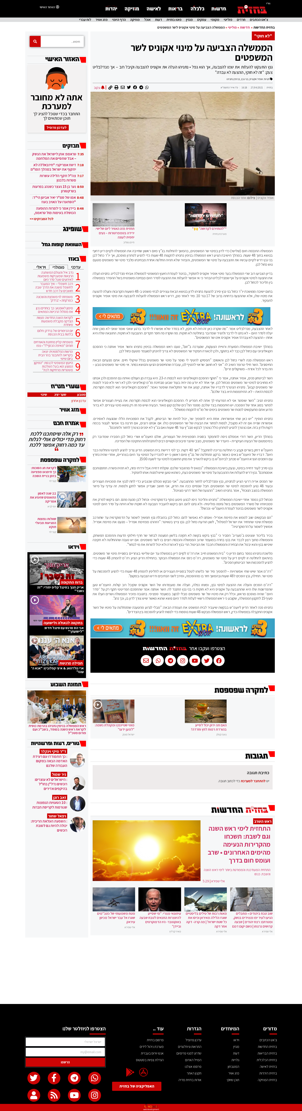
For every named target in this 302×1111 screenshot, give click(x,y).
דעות (158, 20)
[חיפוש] (35, 41)
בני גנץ (244, 79)
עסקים (201, 20)
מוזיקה (135, 20)
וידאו (236, 1040)
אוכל (147, 20)
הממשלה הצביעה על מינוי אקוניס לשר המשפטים (202, 52)
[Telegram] (74, 1078)
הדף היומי (119, 20)
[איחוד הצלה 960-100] (181, 324)
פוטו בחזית (174, 20)
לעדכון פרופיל (57, 127)
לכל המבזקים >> (42, 218)
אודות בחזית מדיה (189, 1080)
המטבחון (233, 1066)
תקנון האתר (194, 1073)
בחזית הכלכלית (267, 1060)
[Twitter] (33, 1078)
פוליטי (228, 20)
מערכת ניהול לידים (152, 1046)
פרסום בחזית (155, 1040)
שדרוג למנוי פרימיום (188, 1053)
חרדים (241, 20)
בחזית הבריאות (267, 1053)
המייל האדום (193, 1060)
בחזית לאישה (268, 1066)
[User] (33, 1095)
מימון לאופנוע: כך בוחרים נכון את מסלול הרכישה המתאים (54, 310)
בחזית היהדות (268, 1073)
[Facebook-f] (54, 1078)
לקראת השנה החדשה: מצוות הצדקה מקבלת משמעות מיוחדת (55, 321)
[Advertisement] (151, 971)
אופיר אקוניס (256, 79)
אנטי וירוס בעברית (152, 1053)
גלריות (235, 1060)
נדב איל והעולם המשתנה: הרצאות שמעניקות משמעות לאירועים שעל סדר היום (55, 276)
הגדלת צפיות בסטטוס (150, 1060)
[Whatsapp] (94, 1078)
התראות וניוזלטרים (189, 1046)
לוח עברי (85, 20)
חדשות (245, 27)
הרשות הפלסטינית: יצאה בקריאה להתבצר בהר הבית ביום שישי (55, 355)
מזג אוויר (102, 20)
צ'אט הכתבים (259, 20)
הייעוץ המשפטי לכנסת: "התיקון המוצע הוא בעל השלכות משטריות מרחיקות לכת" (53, 366)
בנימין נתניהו (233, 79)
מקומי (215, 20)
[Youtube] (74, 1095)
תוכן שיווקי (233, 1080)
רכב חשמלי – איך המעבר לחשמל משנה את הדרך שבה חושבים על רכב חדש (54, 287)
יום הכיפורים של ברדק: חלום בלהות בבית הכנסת (55, 332)
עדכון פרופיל (193, 1040)
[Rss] (54, 1095)
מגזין (189, 20)
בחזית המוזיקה (267, 1080)
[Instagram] (94, 1095)
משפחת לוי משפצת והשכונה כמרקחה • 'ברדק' (54, 298)
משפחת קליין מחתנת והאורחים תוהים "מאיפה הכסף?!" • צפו (53, 343)
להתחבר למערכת (253, 781)
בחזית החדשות (264, 27)
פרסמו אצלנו (193, 1066)
